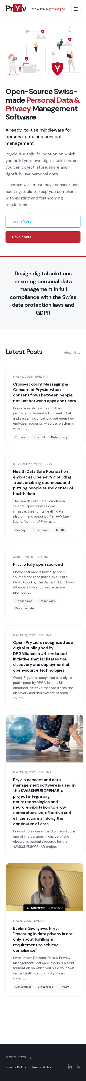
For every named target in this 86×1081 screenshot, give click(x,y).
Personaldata (24, 608)
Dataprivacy (59, 437)
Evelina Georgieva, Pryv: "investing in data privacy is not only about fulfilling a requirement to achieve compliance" (43, 939)
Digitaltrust (45, 987)
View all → (72, 353)
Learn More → (24, 221)
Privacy (20, 530)
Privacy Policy (16, 1067)
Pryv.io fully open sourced (38, 564)
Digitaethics (23, 987)
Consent (39, 437)
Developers (21, 237)
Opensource (40, 530)
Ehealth (60, 530)
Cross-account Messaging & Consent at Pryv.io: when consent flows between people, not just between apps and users (44, 392)
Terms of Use (41, 1067)
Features (21, 437)
